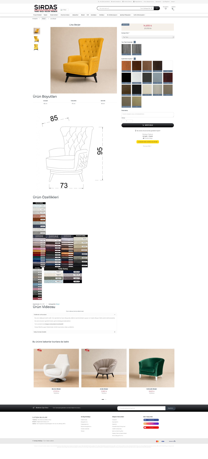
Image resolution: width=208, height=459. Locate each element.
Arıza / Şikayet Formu (149, 1)
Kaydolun (170, 408)
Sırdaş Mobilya (38, 441)
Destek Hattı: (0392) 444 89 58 (148, 142)
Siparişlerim (158, 1)
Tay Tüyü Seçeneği (126, 42)
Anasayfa (34, 18)
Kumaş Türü (125, 33)
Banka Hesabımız (116, 1)
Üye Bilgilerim (166, 1)
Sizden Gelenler (85, 428)
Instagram (151, 423)
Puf (88, 15)
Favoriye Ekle (146, 146)
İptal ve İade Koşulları (117, 431)
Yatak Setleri (54, 15)
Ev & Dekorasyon (112, 15)
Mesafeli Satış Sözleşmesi (118, 426)
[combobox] (117, 8)
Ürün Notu (124, 110)
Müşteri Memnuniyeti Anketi (119, 433)
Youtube (151, 427)
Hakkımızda (84, 419)
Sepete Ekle (149, 125)
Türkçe (64, 9)
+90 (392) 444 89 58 (104, 1)
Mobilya (101, 15)
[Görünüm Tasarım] (172, 441)
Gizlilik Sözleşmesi (116, 428)
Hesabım (114, 419)
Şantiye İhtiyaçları (125, 15)
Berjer (83, 15)
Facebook (151, 420)
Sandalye (93, 15)
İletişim (173, 1)
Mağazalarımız (138, 1)
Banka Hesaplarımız (86, 426)
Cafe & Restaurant (139, 15)
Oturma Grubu (65, 15)
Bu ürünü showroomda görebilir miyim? (148, 130)
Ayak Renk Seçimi (127, 58)
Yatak (45, 15)
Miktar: (123, 118)
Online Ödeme (127, 1)
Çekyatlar (75, 15)
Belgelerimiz (84, 422)
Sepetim (114, 424)
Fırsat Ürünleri (37, 15)
